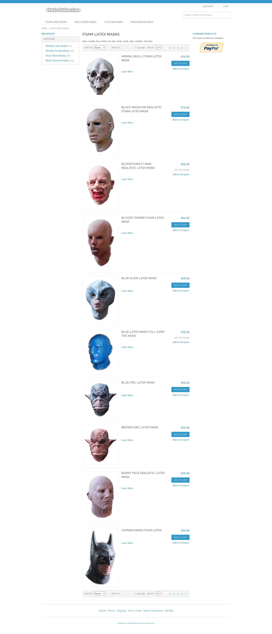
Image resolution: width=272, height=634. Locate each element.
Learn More (127, 71)
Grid (123, 47)
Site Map (169, 610)
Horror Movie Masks (58, 55)
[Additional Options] (211, 47)
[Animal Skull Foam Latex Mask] (100, 76)
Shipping (121, 610)
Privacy (111, 610)
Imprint (102, 610)
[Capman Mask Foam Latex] (100, 557)
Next (186, 47)
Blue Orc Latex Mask (138, 382)
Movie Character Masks (60, 60)
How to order (135, 610)
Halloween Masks (85, 22)
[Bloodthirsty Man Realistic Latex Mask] (100, 185)
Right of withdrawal (153, 610)
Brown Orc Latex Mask (139, 427)
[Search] (227, 15)
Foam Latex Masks (56, 22)
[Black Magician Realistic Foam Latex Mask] (100, 130)
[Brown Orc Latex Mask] (100, 444)
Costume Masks (113, 22)
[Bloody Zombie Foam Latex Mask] (100, 243)
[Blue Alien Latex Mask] (100, 299)
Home (44, 28)
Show (150, 47)
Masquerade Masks (142, 22)
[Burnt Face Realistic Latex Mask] (100, 496)
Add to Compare (181, 68)
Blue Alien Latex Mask (139, 278)
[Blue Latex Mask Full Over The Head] (100, 352)
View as (115, 47)
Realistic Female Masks (60, 50)
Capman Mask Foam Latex (141, 530)
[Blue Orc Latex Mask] (100, 399)
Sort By (88, 47)
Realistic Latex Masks (59, 45)
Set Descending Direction (108, 47)
